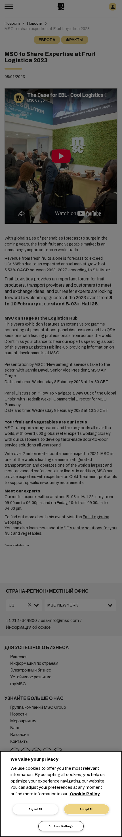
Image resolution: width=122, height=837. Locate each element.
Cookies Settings (61, 826)
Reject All (35, 809)
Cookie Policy (85, 794)
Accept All (87, 809)
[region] (61, 794)
